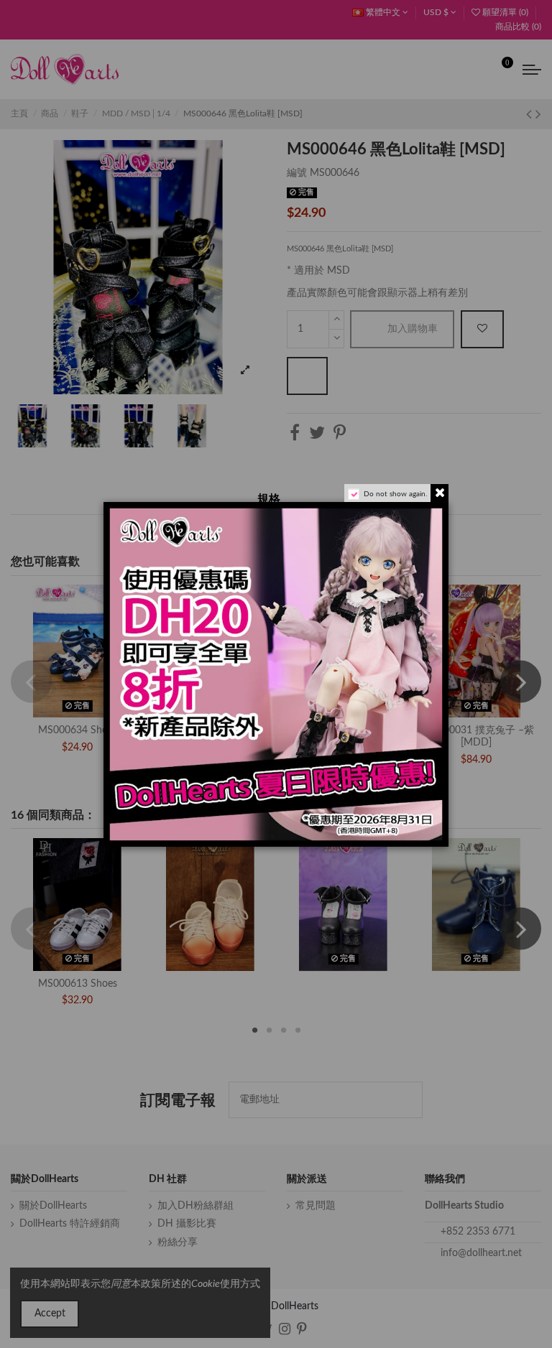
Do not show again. (395, 494)
